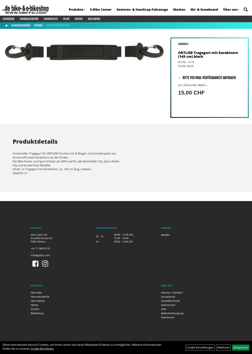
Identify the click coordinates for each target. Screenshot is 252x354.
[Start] (6, 25)
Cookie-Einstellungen (200, 347)
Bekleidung (94, 19)
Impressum (167, 317)
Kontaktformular (170, 300)
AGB (163, 309)
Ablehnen (223, 347)
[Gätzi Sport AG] (26, 9)
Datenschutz (168, 305)
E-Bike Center (100, 9)
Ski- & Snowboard (204, 9)
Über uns (230, 9)
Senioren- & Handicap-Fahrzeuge (142, 9)
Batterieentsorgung (172, 313)
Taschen (38, 25)
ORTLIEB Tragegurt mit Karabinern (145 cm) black (208, 54)
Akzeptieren (240, 347)
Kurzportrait (168, 296)
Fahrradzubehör (29, 19)
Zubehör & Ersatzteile (58, 25)
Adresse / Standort (172, 292)
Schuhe (79, 19)
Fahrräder (8, 19)
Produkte (76, 9)
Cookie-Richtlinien (42, 349)
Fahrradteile (51, 19)
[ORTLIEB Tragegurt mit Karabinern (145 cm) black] (84, 50)
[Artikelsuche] (246, 10)
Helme (66, 19)
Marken (179, 9)
